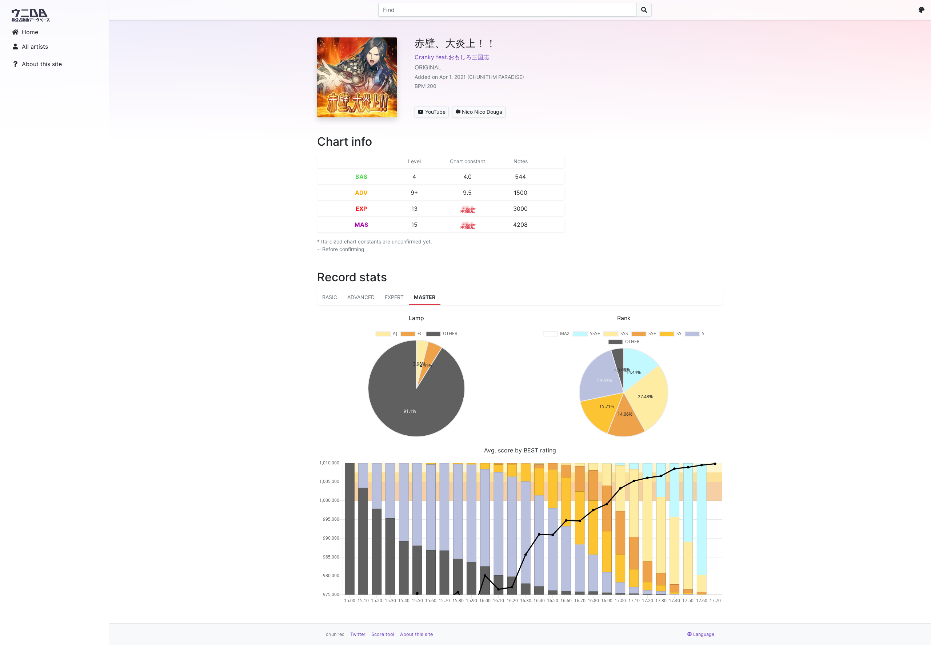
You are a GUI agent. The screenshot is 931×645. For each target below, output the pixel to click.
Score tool (382, 634)
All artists (35, 46)
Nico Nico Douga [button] (482, 112)
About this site (42, 64)
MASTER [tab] (424, 297)
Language (703, 634)
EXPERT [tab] (394, 297)
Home (30, 32)
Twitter (357, 634)
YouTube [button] (435, 112)
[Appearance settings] (923, 9)
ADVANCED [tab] (361, 297)
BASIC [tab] (329, 297)
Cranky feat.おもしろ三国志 (452, 57)
